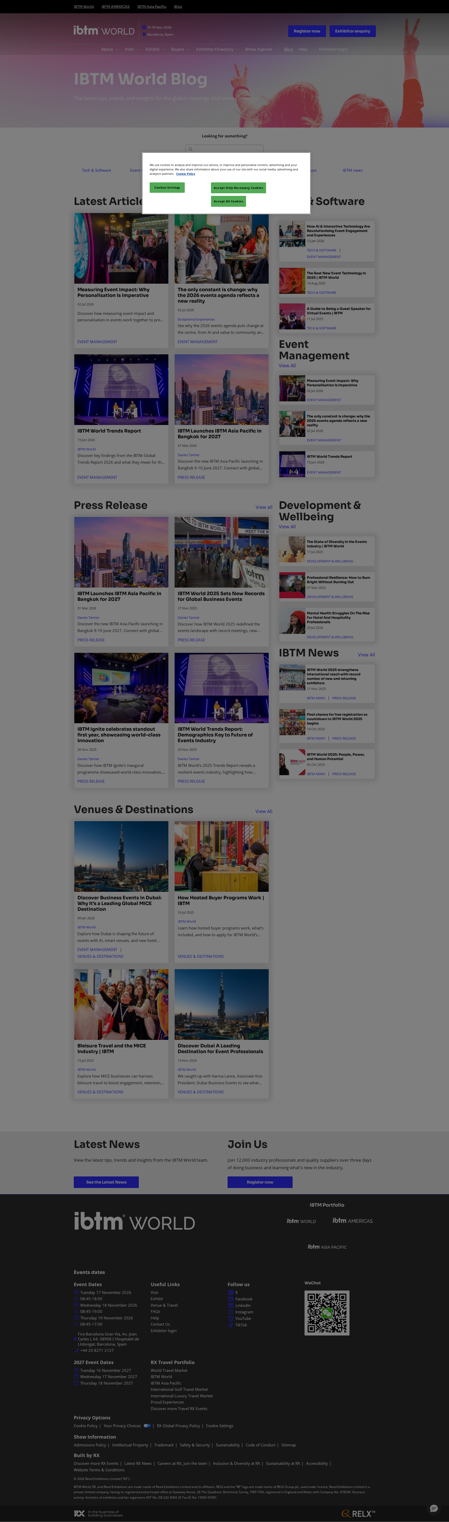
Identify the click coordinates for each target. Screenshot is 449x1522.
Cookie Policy (185, 174)
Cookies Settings (167, 187)
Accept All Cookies (228, 201)
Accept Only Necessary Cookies (238, 188)
